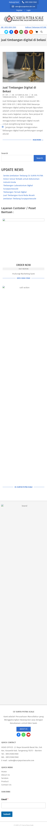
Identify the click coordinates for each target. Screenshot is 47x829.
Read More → (38, 140)
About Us (23, 729)
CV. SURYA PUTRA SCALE (23, 487)
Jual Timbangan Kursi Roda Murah (19, 195)
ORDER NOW (23, 265)
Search (4, 153)
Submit (6, 814)
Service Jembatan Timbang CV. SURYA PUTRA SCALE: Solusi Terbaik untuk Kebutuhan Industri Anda (23, 178)
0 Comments (29, 97)
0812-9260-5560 (23, 278)
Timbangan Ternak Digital (15, 192)
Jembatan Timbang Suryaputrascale (19, 198)
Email (4, 799)
